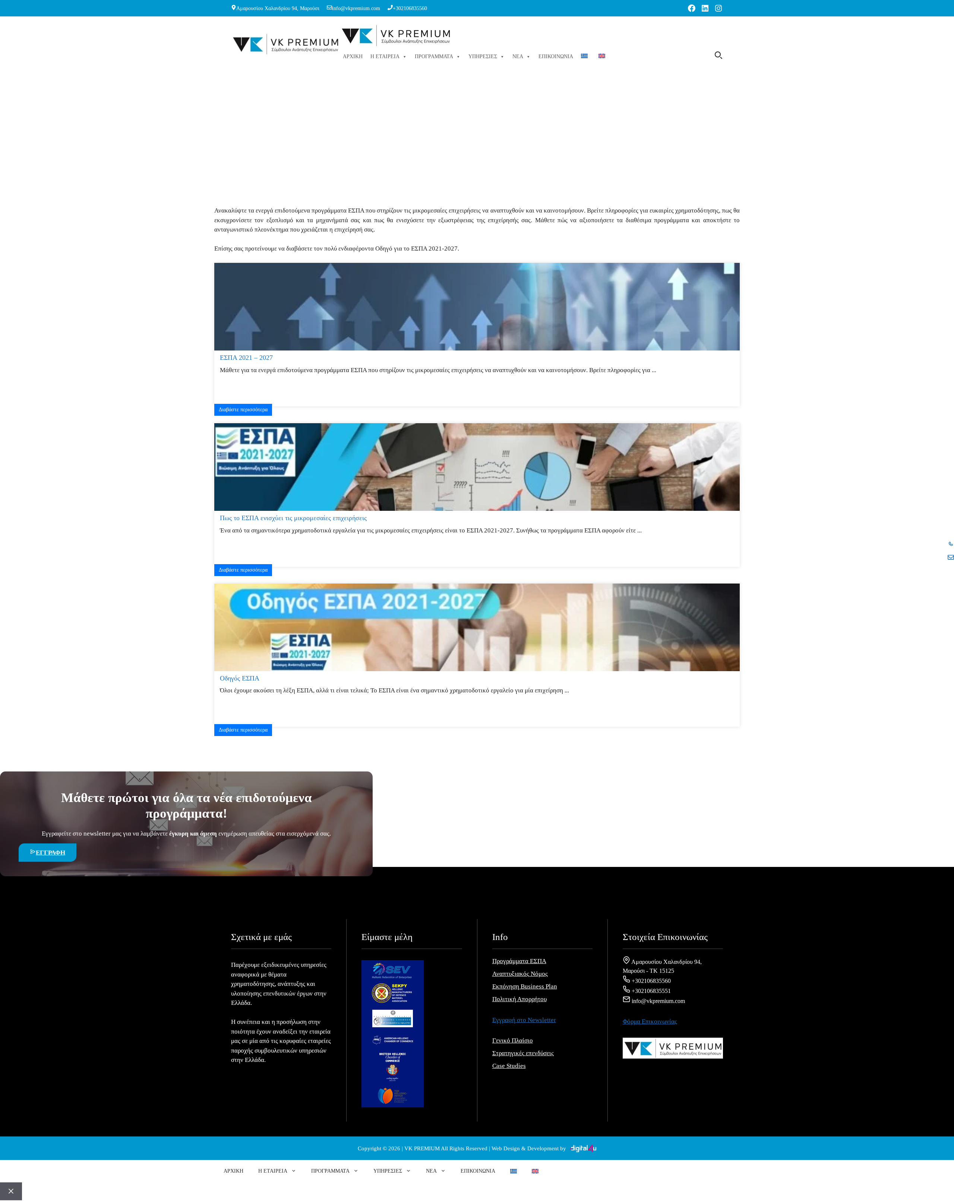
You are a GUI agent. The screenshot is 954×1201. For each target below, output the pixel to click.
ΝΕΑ (517, 56)
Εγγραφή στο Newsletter (524, 1020)
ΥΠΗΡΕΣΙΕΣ (482, 56)
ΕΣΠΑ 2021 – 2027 (246, 357)
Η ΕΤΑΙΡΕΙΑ (384, 56)
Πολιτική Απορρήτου (519, 999)
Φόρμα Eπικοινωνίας (650, 1021)
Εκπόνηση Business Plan (524, 986)
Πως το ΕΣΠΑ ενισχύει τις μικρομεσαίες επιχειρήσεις (293, 518)
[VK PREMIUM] (396, 36)
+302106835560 (410, 8)
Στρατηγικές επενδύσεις (523, 1053)
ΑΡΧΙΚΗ (353, 56)
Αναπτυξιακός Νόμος (520, 973)
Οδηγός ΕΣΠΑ (239, 678)
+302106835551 (650, 991)
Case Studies (509, 1065)
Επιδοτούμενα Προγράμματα (457, 142)
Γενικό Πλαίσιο (512, 1040)
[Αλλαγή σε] (586, 56)
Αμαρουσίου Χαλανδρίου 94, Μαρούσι (277, 8)
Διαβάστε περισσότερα (243, 409)
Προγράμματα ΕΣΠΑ (519, 961)
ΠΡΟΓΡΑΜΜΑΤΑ (434, 56)
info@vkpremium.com (356, 8)
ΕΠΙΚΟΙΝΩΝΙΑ (555, 56)
